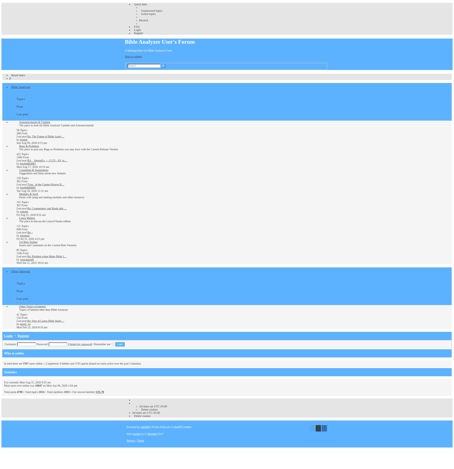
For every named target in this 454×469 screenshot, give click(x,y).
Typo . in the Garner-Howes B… (45, 184)
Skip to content (133, 56)
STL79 (100, 391)
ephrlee (24, 211)
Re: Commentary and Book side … (47, 208)
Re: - (30, 232)
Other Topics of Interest (32, 306)
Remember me (102, 344)
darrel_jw (25, 324)
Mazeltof (152, 433)
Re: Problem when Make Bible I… (47, 256)
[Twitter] (312, 428)
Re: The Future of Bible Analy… (45, 136)
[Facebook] (324, 428)
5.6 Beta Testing (28, 242)
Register (23, 336)
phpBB (145, 426)
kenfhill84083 (28, 163)
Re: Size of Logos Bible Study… (45, 320)
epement (24, 235)
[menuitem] (150, 10)
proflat (136, 433)
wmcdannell (27, 259)
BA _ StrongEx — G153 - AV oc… (47, 160)
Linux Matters (27, 218)
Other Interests (20, 271)
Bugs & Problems (29, 146)
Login (8, 336)
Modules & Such (28, 194)
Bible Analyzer (21, 87)
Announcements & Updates (34, 122)
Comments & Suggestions (33, 170)
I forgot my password (80, 344)
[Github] (318, 428)
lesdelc (24, 139)
